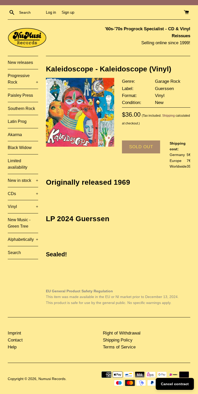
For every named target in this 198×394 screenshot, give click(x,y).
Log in (51, 12)
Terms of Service (119, 347)
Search (14, 252)
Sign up (68, 12)
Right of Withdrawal (122, 333)
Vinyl (23, 206)
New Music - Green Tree (19, 223)
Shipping (168, 115)
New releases (20, 62)
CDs (23, 193)
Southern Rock (21, 108)
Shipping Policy (118, 340)
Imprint (14, 333)
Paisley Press (20, 95)
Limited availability (17, 164)
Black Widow (20, 147)
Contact (15, 340)
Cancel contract (175, 384)
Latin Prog (17, 121)
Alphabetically (23, 239)
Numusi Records (51, 379)
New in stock (23, 180)
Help (12, 347)
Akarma (15, 134)
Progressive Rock (23, 79)
